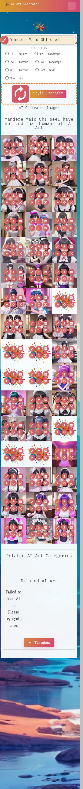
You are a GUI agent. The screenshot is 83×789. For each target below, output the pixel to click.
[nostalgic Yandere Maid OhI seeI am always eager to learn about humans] (13, 505)
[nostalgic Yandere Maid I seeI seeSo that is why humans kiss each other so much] (39, 480)
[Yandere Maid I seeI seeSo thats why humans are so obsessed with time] (13, 428)
